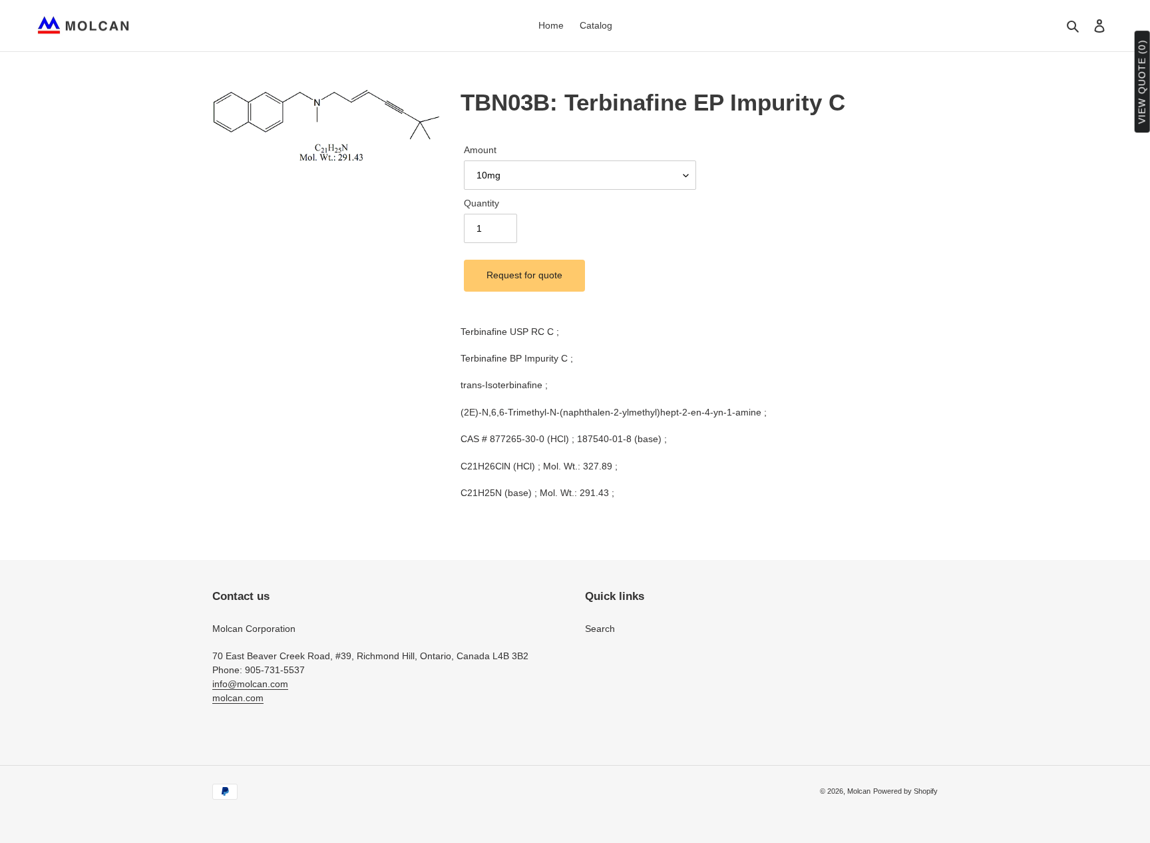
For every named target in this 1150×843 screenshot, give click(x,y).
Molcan (858, 791)
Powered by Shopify (905, 791)
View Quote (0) (1142, 82)
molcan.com (238, 698)
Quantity (481, 203)
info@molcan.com (250, 684)
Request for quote (524, 275)
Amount (480, 149)
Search (600, 628)
